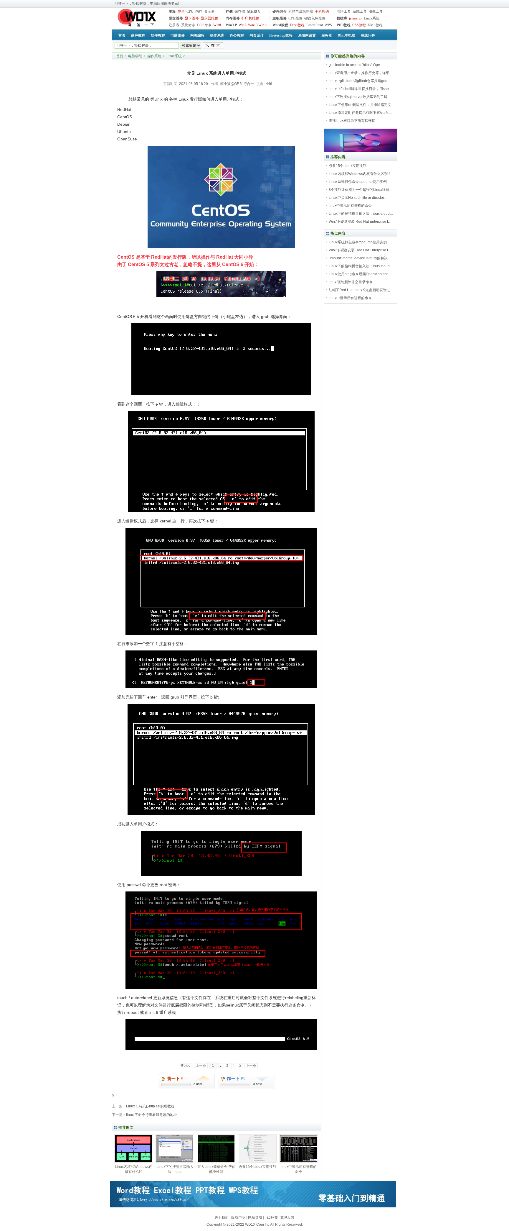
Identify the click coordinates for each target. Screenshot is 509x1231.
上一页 (201, 1065)
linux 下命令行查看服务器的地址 (151, 1115)
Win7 (242, 25)
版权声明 (238, 1217)
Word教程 (280, 25)
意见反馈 (287, 1217)
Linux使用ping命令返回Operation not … (360, 274)
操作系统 (154, 56)
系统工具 (360, 11)
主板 (172, 11)
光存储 (239, 11)
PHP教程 (344, 25)
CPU (190, 11)
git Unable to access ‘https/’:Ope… (356, 65)
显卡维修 (192, 18)
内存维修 (233, 18)
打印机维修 (250, 18)
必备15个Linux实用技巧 (347, 166)
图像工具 (375, 11)
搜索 (213, 45)
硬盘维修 (176, 18)
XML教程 (375, 25)
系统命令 (188, 25)
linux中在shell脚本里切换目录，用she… (360, 89)
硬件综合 (279, 11)
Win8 (217, 25)
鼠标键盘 (254, 11)
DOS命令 (204, 25)
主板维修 (279, 18)
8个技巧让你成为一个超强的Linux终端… (361, 190)
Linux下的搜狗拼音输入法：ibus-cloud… (361, 214)
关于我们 (221, 1217)
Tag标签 (271, 1217)
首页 (119, 56)
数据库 (342, 18)
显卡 (181, 11)
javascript (355, 18)
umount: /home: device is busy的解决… (360, 258)
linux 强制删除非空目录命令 (351, 282)
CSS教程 (359, 25)
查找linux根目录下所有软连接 (352, 121)
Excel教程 (297, 25)
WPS (328, 25)
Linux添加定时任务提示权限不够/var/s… (360, 113)
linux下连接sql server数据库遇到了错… (360, 97)
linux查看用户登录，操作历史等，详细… (361, 73)
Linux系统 (371, 18)
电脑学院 (135, 56)
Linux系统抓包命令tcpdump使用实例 (358, 182)
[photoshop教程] (360, 151)
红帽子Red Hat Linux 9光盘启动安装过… (361, 290)
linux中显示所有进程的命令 (350, 206)
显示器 (209, 11)
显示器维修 (209, 18)
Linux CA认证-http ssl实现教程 (150, 1106)
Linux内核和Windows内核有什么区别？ (360, 174)
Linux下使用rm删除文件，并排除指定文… (362, 105)
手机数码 (322, 11)
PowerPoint (314, 25)
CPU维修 (295, 18)
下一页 (251, 1065)
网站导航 (255, 1217)
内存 (198, 11)
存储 (229, 11)
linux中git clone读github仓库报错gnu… (360, 81)
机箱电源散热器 (300, 11)
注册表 (174, 25)
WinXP (231, 25)
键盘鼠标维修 (314, 18)
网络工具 (344, 11)
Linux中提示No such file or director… (358, 198)
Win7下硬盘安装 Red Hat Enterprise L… (361, 221)
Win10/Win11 (258, 25)
